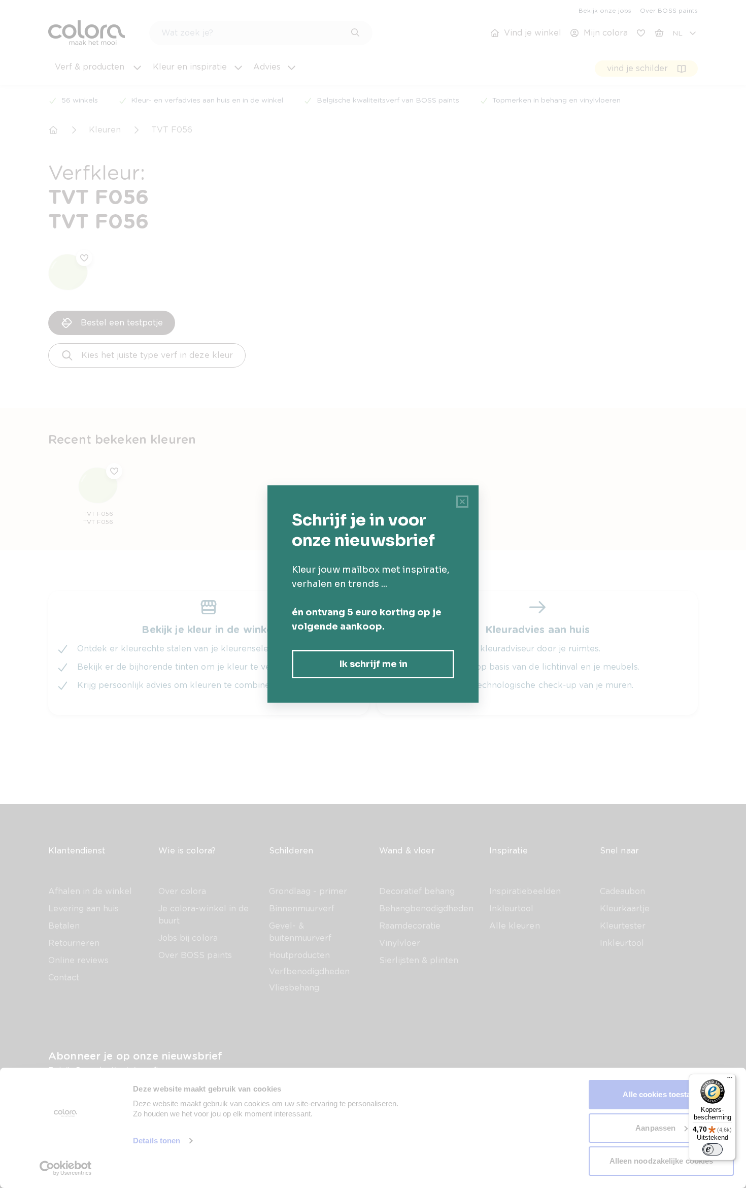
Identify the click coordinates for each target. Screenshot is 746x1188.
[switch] (712, 1149)
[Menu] (730, 1080)
